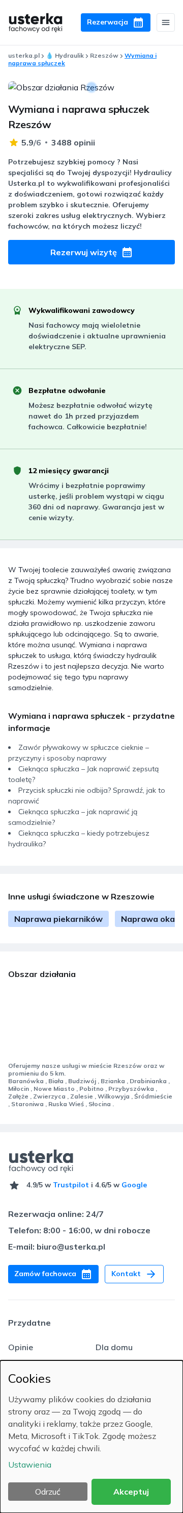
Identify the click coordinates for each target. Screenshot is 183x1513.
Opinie (20, 1347)
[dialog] (91, 1436)
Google (134, 1184)
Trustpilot (71, 1184)
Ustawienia (29, 1464)
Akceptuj (131, 1491)
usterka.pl (24, 55)
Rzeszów (104, 55)
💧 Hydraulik (65, 55)
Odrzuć (47, 1491)
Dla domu (114, 1347)
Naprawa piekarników (58, 919)
